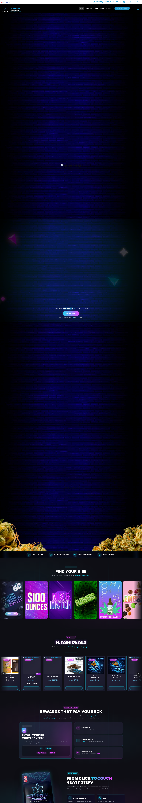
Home (81, 8)
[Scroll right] (138, 600)
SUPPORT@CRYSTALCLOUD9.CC (107, 2)
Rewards (102, 8)
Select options (10, 688)
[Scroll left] (3, 600)
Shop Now (71, 313)
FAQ (109, 8)
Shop (96, 8)
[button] (134, 8)
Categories (88, 8)
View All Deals (70, 651)
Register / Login (122, 8)
